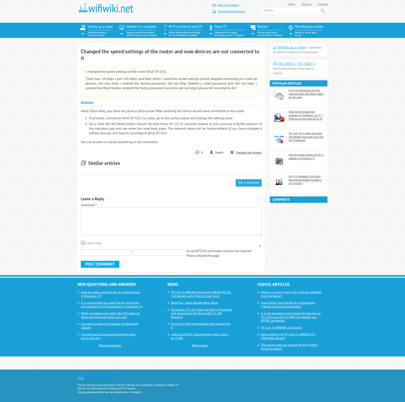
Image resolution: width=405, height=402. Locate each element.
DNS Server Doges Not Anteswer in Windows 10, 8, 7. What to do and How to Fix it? (306, 115)
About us (306, 4)
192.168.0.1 (286, 64)
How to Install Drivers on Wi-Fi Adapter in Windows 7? (306, 156)
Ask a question (248, 183)
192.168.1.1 (306, 64)
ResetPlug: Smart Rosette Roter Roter (194, 303)
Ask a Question (228, 5)
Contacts (323, 4)
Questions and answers (249, 153)
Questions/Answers (231, 11)
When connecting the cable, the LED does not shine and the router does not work (110, 315)
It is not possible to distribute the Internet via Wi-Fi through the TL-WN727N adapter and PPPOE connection (291, 317)
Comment (88, 205)
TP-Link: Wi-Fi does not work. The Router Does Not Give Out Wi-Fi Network (306, 137)
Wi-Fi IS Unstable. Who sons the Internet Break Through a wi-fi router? (305, 180)
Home (291, 4)
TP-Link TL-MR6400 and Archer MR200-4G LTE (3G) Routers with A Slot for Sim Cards (201, 294)
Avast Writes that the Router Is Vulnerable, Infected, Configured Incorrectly (288, 305)
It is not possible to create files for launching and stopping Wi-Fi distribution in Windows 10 (111, 305)
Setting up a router (292, 47)
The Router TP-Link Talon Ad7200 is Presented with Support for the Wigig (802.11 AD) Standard (201, 313)
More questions (110, 346)
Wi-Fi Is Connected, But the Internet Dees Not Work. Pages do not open (306, 94)
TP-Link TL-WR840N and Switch (281, 328)
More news (200, 346)
